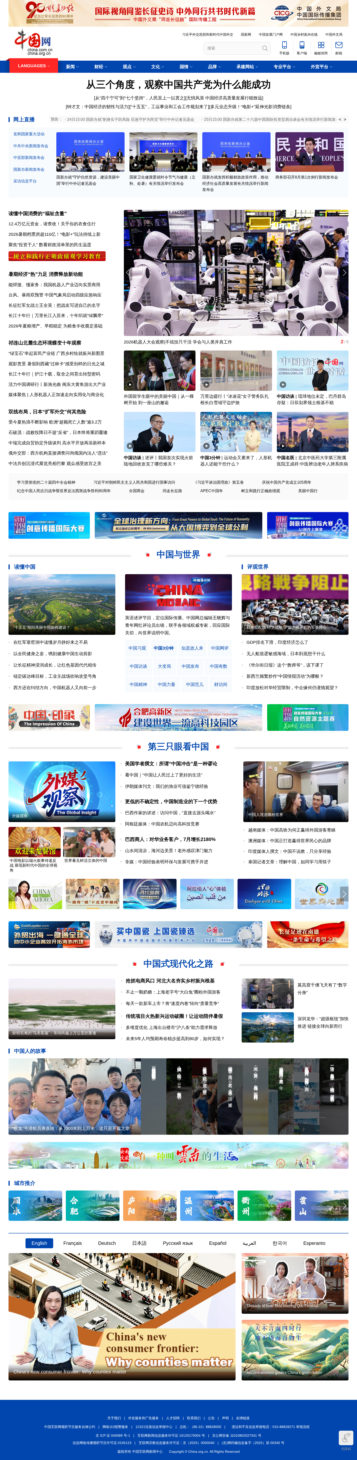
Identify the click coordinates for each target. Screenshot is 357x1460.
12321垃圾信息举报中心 (154, 1427)
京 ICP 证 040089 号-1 (113, 1435)
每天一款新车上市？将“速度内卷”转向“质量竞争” (172, 1003)
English (39, 1243)
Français (72, 1243)
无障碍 (346, 1449)
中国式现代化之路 (178, 964)
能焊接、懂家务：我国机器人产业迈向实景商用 (54, 284)
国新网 (246, 34)
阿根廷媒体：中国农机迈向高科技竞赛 (162, 824)
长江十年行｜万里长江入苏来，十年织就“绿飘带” (55, 315)
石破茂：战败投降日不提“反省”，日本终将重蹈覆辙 (58, 432)
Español (217, 1243)
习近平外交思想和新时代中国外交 (207, 34)
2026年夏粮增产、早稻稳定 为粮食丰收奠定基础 (55, 326)
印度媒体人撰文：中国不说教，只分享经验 (289, 851)
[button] (344, 272)
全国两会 (136, 491)
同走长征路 (172, 491)
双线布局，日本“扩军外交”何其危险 (47, 411)
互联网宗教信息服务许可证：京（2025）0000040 (176, 1443)
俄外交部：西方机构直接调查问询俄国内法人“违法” (58, 453)
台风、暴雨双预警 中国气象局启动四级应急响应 (55, 295)
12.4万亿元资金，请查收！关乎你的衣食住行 (52, 223)
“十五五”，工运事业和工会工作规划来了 (169, 106)
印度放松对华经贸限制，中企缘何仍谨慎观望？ (292, 687)
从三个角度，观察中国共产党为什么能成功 (178, 84)
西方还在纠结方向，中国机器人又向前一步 (54, 687)
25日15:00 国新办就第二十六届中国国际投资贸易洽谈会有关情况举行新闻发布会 (273, 119)
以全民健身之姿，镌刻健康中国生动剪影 (52, 653)
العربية (249, 1243)
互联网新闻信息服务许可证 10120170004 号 (171, 1435)
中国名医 (285, 457)
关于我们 (114, 1418)
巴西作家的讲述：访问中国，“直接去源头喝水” (170, 812)
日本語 (139, 1243)
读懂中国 (24, 567)
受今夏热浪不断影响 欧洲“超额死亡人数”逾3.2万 (55, 422)
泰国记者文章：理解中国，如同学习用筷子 (289, 861)
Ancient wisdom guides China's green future (284, 1372)
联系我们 (194, 1418)
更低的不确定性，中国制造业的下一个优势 (171, 801)
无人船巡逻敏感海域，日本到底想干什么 (285, 653)
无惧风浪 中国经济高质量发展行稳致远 (224, 98)
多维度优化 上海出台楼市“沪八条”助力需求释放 (171, 1027)
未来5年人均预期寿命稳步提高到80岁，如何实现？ (175, 1038)
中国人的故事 (30, 1051)
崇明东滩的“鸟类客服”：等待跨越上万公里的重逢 (54, 1033)
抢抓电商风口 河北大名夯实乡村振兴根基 (170, 980)
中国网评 (220, 648)
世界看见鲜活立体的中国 (85, 860)
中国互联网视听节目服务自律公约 (69, 1427)
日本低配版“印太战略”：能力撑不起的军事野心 (286, 627)
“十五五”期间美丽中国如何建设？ (41, 627)
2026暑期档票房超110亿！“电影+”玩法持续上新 (54, 234)
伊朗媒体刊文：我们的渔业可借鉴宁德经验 (166, 786)
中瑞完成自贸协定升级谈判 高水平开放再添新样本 (57, 442)
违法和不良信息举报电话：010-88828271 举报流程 (271, 1427)
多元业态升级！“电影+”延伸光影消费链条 (250, 106)
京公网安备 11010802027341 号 (236, 1435)
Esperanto (314, 1243)
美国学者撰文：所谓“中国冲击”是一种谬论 (171, 763)
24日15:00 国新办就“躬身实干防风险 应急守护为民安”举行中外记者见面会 (130, 119)
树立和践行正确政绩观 (260, 491)
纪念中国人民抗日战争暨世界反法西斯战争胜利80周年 (64, 491)
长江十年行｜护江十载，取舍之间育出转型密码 (54, 374)
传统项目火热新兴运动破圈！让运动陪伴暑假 (174, 1016)
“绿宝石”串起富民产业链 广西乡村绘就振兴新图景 (56, 353)
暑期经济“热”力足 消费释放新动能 (45, 274)
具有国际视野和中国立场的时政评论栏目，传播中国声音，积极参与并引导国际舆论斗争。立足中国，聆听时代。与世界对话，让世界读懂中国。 (177, 625)
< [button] (340, 119)
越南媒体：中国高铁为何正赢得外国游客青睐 (292, 830)
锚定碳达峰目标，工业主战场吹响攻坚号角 (54, 676)
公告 (211, 1418)
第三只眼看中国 (178, 746)
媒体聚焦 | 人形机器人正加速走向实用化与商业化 (56, 394)
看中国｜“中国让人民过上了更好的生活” (163, 775)
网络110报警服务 (115, 1427)
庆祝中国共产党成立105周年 (286, 482)
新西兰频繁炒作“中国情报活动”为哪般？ (285, 676)
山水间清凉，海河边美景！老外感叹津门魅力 (168, 850)
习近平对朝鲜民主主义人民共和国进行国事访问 (134, 482)
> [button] (345, 119)
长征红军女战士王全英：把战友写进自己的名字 (54, 305)
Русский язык (178, 1243)
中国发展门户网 (271, 34)
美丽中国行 (308, 491)
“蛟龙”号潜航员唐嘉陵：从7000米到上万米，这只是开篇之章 (71, 1128)
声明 (225, 1418)
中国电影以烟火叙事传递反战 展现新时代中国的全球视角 (33, 865)
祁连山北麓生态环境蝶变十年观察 (44, 342)
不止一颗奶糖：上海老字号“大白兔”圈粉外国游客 (173, 992)
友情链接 (243, 1418)
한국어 (279, 1243)
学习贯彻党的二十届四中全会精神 (46, 482)
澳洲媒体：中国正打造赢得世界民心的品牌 (289, 840)
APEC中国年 (211, 491)
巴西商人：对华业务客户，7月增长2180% (170, 839)
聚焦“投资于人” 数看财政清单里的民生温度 (49, 244)
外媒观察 (20, 816)
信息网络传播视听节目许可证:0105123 (102, 1443)
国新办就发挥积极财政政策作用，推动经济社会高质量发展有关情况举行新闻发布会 (235, 183)
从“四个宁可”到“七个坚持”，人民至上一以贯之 (139, 98)
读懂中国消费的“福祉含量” (37, 213)
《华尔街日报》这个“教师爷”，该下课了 (285, 665)
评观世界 (258, 567)
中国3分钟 (210, 457)
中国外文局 (333, 34)
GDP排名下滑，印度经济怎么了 (277, 642)
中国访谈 (285, 396)
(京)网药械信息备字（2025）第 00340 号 (253, 1443)
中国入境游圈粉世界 (265, 815)
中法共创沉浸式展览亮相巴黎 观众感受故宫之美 (55, 463)
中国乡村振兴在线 (304, 34)
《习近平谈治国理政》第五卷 (218, 482)
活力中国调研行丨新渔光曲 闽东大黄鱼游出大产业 (57, 384)
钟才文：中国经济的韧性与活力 (97, 106)
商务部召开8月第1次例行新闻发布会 (306, 177)
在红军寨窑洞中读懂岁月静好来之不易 (50, 642)
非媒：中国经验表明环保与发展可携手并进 (166, 861)
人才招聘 (173, 1418)
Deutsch (107, 1243)
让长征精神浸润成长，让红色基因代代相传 (54, 665)
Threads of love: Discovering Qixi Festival (282, 1306)
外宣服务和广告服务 (143, 1418)
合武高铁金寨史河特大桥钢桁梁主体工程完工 (167, 342)
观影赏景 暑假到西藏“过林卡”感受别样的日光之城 (56, 363)
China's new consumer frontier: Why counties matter (70, 1371)
